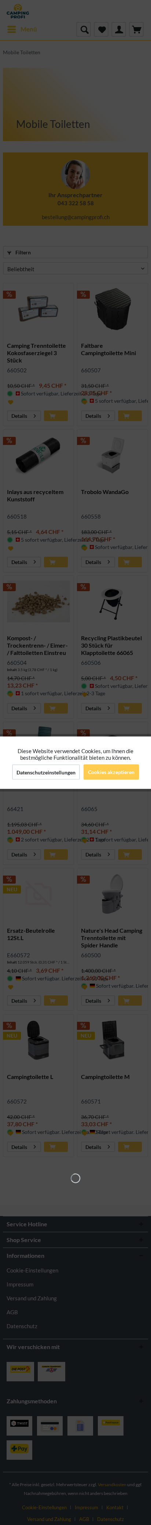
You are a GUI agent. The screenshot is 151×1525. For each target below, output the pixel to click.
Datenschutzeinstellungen (46, 772)
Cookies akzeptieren (111, 772)
